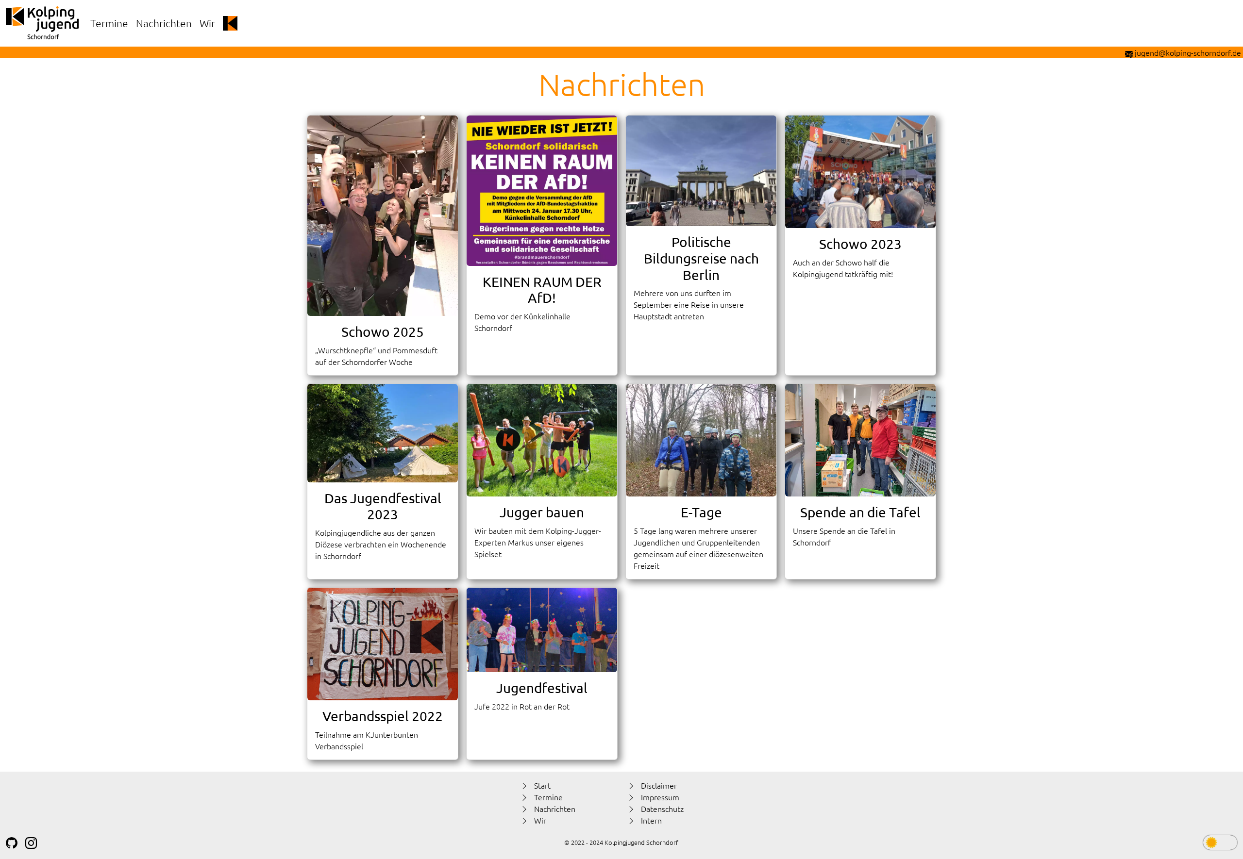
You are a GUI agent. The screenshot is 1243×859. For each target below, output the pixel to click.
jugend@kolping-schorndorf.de (1188, 52)
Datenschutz (662, 808)
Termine (109, 23)
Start (542, 785)
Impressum (660, 797)
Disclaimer (659, 785)
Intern (651, 820)
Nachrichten (164, 23)
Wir (207, 23)
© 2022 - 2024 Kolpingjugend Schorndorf (621, 842)
